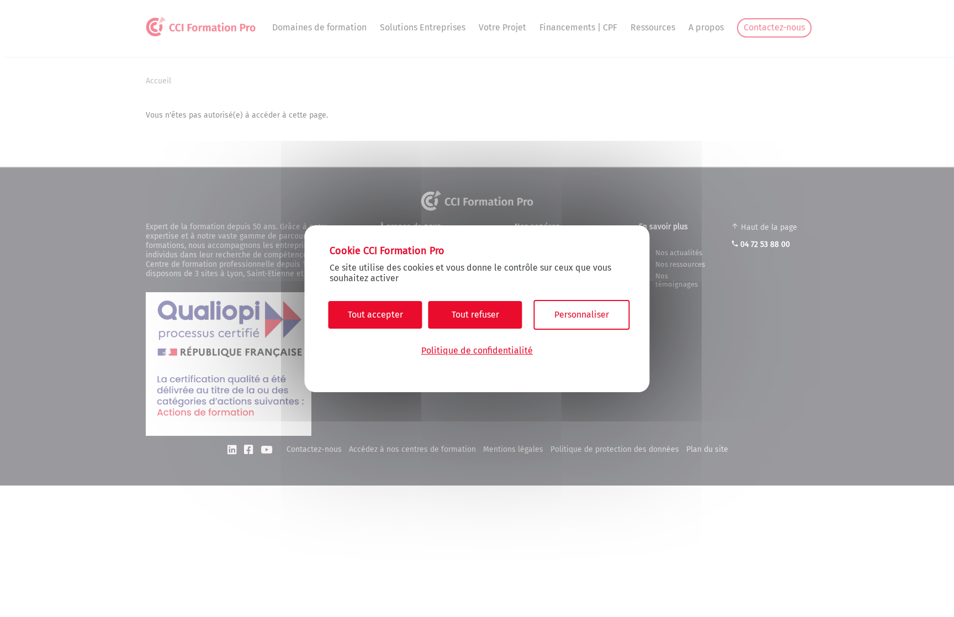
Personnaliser (581, 314)
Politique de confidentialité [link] (477, 350)
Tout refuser (475, 314)
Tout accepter (375, 314)
